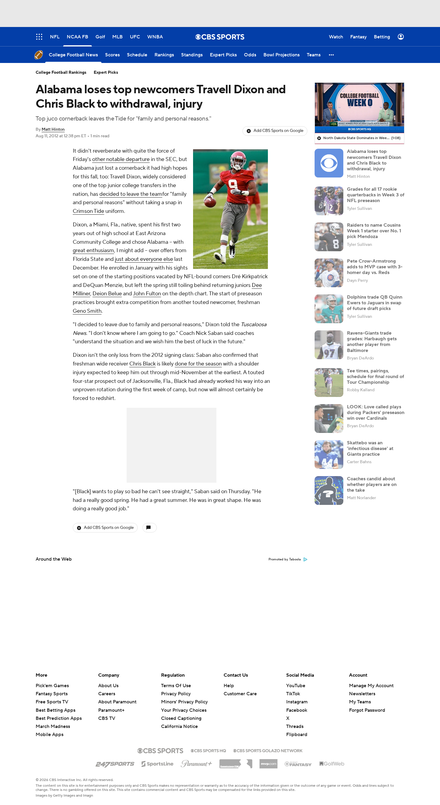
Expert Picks (106, 72)
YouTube (295, 686)
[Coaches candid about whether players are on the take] (329, 490)
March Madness (53, 726)
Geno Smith (87, 311)
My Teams (360, 702)
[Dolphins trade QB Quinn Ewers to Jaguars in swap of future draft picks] (329, 308)
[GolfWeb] (332, 764)
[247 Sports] (114, 763)
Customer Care (240, 694)
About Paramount (117, 702)
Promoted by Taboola (284, 559)
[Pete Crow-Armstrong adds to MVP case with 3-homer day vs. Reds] (329, 272)
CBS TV (106, 718)
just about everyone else (144, 259)
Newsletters (362, 694)
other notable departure (121, 159)
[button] (331, 54)
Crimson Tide (88, 211)
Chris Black (142, 363)
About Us (108, 686)
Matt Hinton (53, 129)
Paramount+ (111, 710)
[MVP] (268, 762)
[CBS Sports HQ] (208, 750)
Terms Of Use (176, 686)
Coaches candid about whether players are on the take (372, 484)
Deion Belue (107, 293)
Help (229, 686)
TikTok (293, 694)
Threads (295, 726)
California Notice (179, 721)
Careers (106, 694)
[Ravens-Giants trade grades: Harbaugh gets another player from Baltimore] (329, 344)
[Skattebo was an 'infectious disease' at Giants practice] (329, 454)
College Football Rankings (61, 72)
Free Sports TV (52, 702)
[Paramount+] (196, 762)
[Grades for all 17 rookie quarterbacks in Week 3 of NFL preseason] (329, 200)
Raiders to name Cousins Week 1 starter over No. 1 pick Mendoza (374, 231)
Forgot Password (367, 710)
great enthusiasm (93, 250)
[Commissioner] (235, 762)
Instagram (297, 702)
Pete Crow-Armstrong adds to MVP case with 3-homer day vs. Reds (375, 267)
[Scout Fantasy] (298, 764)
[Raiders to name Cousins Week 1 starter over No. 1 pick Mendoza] (329, 236)
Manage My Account (371, 686)
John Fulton (147, 293)
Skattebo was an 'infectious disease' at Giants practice (370, 448)
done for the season (198, 363)
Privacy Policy (176, 694)
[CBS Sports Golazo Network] (268, 750)
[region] (359, 108)
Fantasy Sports (52, 694)
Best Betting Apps (55, 710)
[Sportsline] (158, 763)
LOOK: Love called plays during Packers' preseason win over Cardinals (375, 412)
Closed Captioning (181, 713)
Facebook (296, 710)
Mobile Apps (49, 735)
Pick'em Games (52, 686)
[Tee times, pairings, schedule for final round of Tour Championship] (329, 382)
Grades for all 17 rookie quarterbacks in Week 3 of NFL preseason (375, 195)
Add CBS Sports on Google (279, 130)
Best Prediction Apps (59, 718)
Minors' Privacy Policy (184, 702)
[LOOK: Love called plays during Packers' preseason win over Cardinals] (329, 418)
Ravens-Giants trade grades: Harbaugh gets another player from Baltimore (372, 341)
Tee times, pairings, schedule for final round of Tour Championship (375, 376)
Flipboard (296, 735)
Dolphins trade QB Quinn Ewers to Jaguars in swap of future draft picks (374, 303)
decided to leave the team (130, 194)
